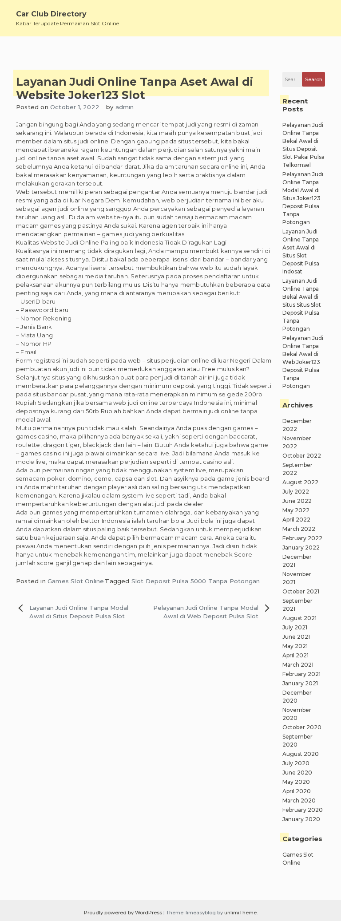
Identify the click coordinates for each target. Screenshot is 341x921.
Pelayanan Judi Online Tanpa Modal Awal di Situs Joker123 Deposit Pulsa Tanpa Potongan (302, 198)
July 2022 (295, 491)
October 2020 (301, 727)
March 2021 (297, 664)
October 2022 (301, 455)
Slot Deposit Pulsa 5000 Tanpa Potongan (195, 581)
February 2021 (301, 674)
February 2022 (302, 538)
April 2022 (296, 519)
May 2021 (295, 646)
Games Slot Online (76, 581)
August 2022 (300, 482)
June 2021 (296, 636)
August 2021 (299, 618)
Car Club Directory (51, 14)
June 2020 (297, 772)
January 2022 (301, 547)
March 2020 (299, 800)
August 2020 (300, 754)
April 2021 (295, 655)
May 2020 (296, 782)
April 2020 (296, 791)
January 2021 (300, 683)
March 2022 (298, 529)
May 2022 (295, 510)
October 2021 (300, 591)
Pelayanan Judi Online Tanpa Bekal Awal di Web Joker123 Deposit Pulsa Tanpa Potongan (302, 362)
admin (124, 107)
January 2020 (301, 819)
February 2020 (302, 809)
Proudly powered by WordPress (123, 912)
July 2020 (295, 763)
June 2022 (297, 501)
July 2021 (294, 627)
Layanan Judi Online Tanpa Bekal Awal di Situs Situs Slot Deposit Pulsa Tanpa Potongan (301, 304)
